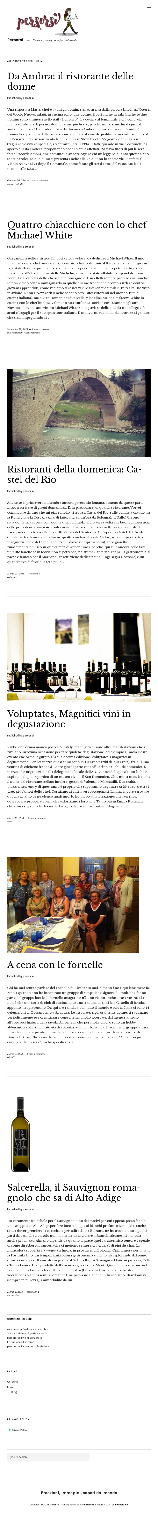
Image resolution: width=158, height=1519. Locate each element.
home (10, 1387)
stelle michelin (33, 332)
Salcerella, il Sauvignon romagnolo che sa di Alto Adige (74, 1192)
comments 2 (33, 1291)
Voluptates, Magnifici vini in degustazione (69, 719)
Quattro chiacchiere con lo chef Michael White (77, 230)
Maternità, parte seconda (33, 1333)
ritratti (19, 184)
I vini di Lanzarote (31, 1337)
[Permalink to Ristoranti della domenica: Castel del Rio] (79, 456)
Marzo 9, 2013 (15, 1053)
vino (9, 821)
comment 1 (34, 573)
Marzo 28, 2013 (15, 573)
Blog (14, 1392)
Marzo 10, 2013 (15, 818)
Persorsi (15, 39)
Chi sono (12, 1381)
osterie (10, 184)
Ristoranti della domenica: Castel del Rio (74, 474)
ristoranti (18, 332)
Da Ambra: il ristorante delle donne (70, 81)
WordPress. (89, 1504)
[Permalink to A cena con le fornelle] (73, 951)
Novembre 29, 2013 (17, 329)
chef (9, 332)
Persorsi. (55, 1504)
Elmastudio (121, 1504)
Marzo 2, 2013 (15, 1291)
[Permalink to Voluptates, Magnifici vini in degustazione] (79, 700)
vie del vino (13, 1295)
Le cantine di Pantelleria (35, 1346)
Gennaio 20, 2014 (16, 180)
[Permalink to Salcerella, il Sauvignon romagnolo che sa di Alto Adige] (20, 1174)
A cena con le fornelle (55, 965)
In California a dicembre (34, 1329)
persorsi (28, 98)
